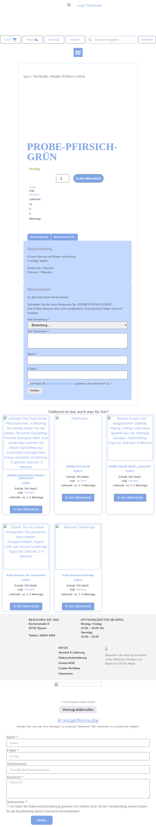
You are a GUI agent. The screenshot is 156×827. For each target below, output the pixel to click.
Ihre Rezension (38, 331)
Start (26, 76)
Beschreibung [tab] (39, 236)
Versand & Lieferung (71, 652)
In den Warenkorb (88, 178)
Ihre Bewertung (38, 319)
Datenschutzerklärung (61, 383)
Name (32, 353)
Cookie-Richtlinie (69, 668)
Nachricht (13, 777)
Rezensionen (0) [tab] (64, 236)
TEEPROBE (40, 76)
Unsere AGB (66, 663)
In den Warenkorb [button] (26, 509)
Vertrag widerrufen (78, 710)
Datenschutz (15, 802)
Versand (34, 194)
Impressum (65, 673)
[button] (78, 52)
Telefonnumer (16, 764)
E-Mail (32, 368)
